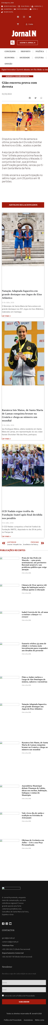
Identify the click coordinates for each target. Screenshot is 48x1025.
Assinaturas (28, 1020)
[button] (12, 42)
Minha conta (39, 1020)
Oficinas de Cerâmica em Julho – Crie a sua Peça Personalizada (33, 842)
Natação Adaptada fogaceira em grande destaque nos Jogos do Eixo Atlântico (22, 294)
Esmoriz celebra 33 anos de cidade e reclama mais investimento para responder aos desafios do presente (35, 647)
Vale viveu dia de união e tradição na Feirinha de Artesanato (33, 815)
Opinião (8, 64)
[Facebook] (18, 17)
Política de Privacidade (26, 996)
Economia (9, 58)
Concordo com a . (19, 996)
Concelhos (10, 51)
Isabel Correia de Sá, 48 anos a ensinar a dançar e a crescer (35, 614)
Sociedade (25, 58)
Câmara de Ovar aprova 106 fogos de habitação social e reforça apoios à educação (34, 587)
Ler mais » (6, 316)
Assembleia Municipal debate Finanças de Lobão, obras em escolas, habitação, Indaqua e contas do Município (34, 790)
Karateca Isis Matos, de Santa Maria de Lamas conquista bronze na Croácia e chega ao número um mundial (35, 746)
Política (40, 51)
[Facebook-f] (3, 923)
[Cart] (18, 24)
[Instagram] (24, 17)
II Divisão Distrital (21, 76)
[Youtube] (30, 17)
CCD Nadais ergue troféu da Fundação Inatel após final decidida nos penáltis (22, 515)
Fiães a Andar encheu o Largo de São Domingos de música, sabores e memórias (34, 679)
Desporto (25, 51)
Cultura (39, 58)
